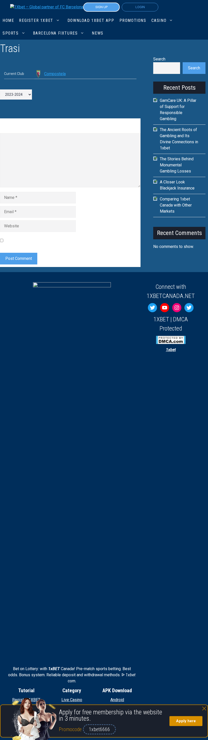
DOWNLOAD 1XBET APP (90, 20)
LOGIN (140, 7)
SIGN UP (101, 7)
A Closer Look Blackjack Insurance (177, 185)
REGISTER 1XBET (36, 20)
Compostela (55, 73)
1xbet (171, 349)
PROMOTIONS (132, 20)
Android (117, 699)
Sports (11, 33)
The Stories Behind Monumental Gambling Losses (177, 165)
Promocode (71, 729)
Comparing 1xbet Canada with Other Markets (176, 205)
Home (8, 20)
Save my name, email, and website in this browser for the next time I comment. (65, 240)
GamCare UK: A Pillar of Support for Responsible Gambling (178, 109)
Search (159, 59)
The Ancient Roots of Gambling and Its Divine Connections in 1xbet (179, 138)
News (97, 33)
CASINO (159, 20)
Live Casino (71, 699)
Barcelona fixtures (55, 33)
